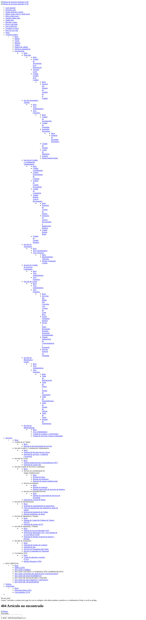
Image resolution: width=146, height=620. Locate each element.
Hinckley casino (11, 22)
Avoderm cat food (11, 28)
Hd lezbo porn (10, 10)
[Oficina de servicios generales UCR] (15, 2)
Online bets (9, 20)
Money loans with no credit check (17, 14)
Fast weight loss (11, 26)
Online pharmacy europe (14, 12)
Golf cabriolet (10, 8)
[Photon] (4, 611)
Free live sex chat (11, 30)
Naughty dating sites (12, 18)
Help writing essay (12, 16)
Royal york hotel (11, 24)
